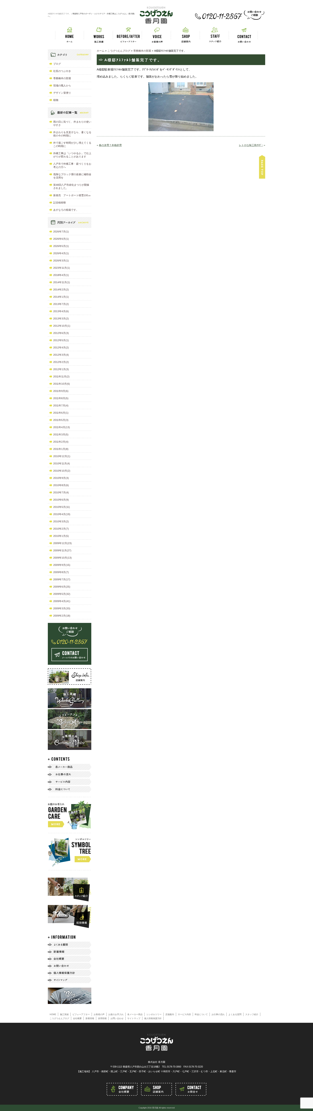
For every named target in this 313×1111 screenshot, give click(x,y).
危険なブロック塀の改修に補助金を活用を (72, 176)
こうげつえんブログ (59, 1018)
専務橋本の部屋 (62, 78)
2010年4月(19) (61, 514)
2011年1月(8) (60, 449)
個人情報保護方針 (153, 1018)
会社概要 (77, 1018)
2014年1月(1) (61, 296)
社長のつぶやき (62, 71)
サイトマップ (133, 1018)
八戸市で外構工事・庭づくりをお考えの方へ (72, 165)
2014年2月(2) (61, 289)
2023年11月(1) (61, 267)
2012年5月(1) (61, 340)
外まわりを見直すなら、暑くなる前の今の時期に (72, 134)
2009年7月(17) (61, 579)
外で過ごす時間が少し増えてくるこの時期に (72, 144)
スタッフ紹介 (251, 1014)
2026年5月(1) (61, 246)
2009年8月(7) (61, 572)
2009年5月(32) (61, 593)
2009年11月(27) (62, 550)
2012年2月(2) (61, 362)
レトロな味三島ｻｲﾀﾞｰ (251, 145)
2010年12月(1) (61, 456)
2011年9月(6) (60, 391)
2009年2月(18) (61, 615)
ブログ (57, 63)
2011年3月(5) (60, 434)
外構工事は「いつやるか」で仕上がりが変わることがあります (72, 155)
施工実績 (64, 1014)
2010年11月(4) (61, 463)
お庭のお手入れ (116, 1014)
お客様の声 (99, 1014)
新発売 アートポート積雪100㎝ (72, 195)
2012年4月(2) (61, 347)
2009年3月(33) (61, 608)
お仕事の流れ (218, 1014)
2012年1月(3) (61, 369)
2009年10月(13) (62, 557)
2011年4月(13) (61, 427)
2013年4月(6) (61, 311)
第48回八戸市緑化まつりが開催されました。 (71, 186)
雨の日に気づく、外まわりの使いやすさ (72, 123)
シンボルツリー (154, 1014)
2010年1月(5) (61, 535)
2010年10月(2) (61, 470)
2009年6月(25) (61, 586)
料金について (201, 1014)
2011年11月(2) (61, 376)
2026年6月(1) (61, 238)
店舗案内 (169, 1014)
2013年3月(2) (61, 318)
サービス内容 (184, 1014)
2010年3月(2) (61, 521)
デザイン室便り (62, 92)
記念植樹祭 (59, 202)
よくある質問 (234, 1014)
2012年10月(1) (61, 325)
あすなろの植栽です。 (66, 209)
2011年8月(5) (60, 398)
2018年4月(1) (61, 275)
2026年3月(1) (61, 260)
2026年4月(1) (61, 253)
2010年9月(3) (61, 478)
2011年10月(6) (61, 383)
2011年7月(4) (60, 405)
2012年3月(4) (61, 354)
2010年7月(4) (61, 492)
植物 (55, 100)
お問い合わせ (117, 1018)
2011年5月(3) (60, 420)
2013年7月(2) (61, 304)
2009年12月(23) (62, 543)
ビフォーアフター (81, 1014)
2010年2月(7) (61, 528)
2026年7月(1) (61, 231)
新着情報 (89, 1018)
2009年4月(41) (61, 601)
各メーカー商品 (135, 1014)
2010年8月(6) (61, 485)
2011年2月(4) (60, 441)
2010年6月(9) (61, 499)
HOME (53, 1014)
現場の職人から (62, 85)
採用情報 (102, 1018)
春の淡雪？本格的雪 (110, 145)
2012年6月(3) (61, 333)
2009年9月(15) (61, 564)
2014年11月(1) (61, 282)
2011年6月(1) (60, 412)
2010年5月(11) (61, 506)
